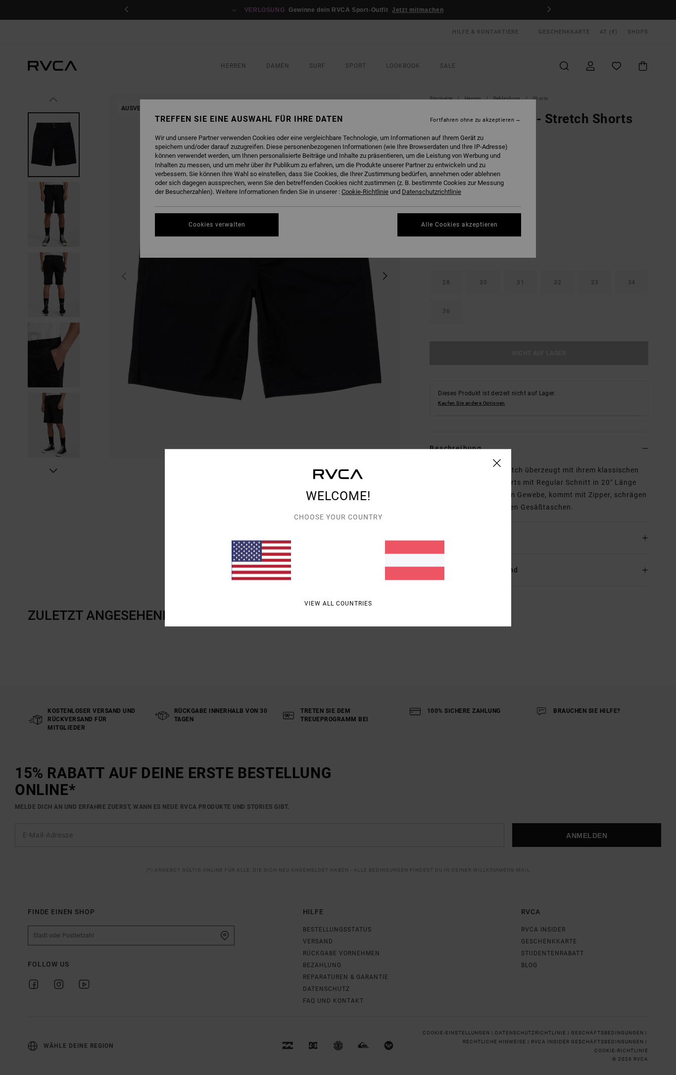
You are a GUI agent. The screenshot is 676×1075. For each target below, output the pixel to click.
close (497, 463)
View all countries (338, 603)
